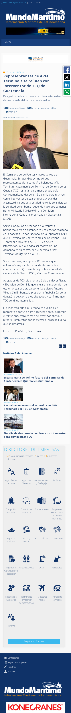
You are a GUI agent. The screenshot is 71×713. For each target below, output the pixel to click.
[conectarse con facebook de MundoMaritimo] (67, 69)
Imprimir (12, 111)
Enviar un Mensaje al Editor (43, 108)
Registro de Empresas (17, 662)
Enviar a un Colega (16, 108)
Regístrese (12, 666)
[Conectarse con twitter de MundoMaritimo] (67, 77)
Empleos (11, 671)
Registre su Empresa (34, 641)
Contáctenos (13, 657)
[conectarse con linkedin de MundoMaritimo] (67, 84)
